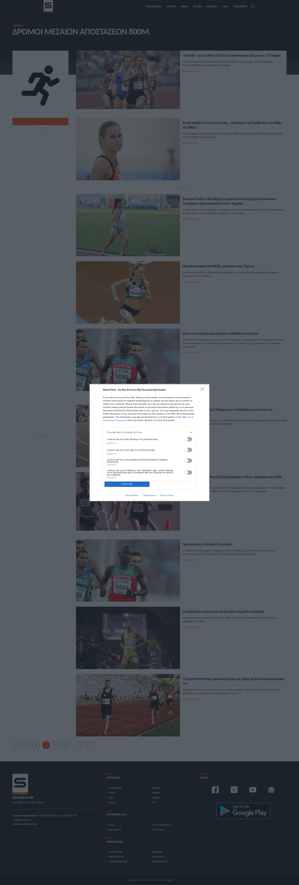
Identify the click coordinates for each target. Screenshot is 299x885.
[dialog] (149, 442)
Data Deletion (132, 495)
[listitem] (149, 432)
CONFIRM (127, 484)
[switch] (188, 439)
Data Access (149, 495)
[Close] (203, 390)
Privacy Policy (167, 495)
